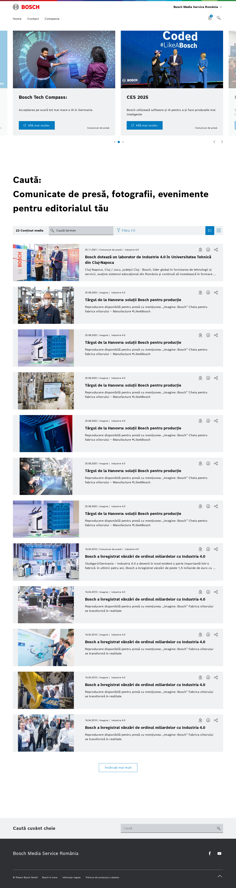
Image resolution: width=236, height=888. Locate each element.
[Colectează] (200, 250)
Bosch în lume (49, 877)
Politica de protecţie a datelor (102, 877)
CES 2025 (137, 97)
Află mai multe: (39, 125)
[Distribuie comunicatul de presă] (216, 250)
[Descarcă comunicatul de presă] (208, 250)
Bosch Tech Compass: (43, 97)
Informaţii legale (72, 877)
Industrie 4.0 (132, 249)
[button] (114, 141)
